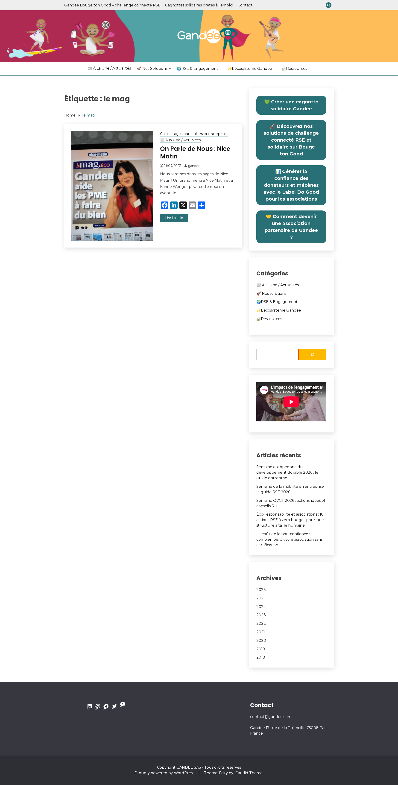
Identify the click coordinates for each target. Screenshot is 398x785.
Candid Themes (249, 773)
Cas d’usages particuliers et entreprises (194, 133)
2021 (260, 632)
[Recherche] (312, 354)
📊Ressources (294, 68)
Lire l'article (174, 218)
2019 (260, 649)
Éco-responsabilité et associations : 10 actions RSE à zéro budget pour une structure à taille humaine (290, 520)
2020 (261, 640)
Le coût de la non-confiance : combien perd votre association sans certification (289, 539)
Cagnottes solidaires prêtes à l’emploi (199, 5)
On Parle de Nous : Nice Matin (195, 153)
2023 (261, 615)
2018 (260, 657)
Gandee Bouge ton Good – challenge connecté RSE (112, 5)
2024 (261, 606)
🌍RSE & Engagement (197, 68)
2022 (261, 623)
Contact (245, 5)
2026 (261, 589)
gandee (194, 166)
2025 (261, 598)
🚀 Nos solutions (152, 68)
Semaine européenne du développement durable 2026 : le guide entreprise (287, 472)
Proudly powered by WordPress (165, 773)
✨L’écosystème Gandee (249, 68)
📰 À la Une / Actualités (109, 68)
